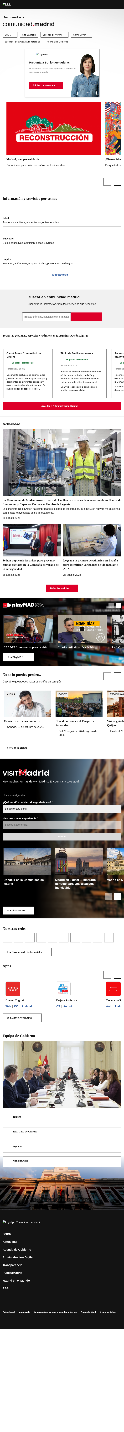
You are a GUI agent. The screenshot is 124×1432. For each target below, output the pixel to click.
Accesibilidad (88, 1312)
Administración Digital (18, 1257)
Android (27, 1006)
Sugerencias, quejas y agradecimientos (55, 1312)
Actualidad (10, 1241)
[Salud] (62, 216)
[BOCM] (117, 1117)
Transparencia (12, 1265)
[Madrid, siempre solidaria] (53, 135)
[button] (46, 85)
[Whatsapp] (55, 1300)
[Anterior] (107, 182)
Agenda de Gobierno (57, 41)
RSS (6, 1288)
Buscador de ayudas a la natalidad (22, 41)
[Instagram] (16, 1300)
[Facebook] (7, 1300)
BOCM (8, 34)
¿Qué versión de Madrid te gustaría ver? (27, 802)
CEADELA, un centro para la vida (25, 647)
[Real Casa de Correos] (117, 1132)
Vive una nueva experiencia (20, 818)
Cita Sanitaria (29, 34)
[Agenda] (117, 1146)
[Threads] (94, 1300)
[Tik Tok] (65, 1300)
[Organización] (117, 1161)
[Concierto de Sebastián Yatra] (27, 709)
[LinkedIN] (45, 1300)
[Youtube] (36, 1300)
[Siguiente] (117, 182)
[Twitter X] (26, 1300)
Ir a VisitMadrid (16, 910)
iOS (16, 1006)
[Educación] (62, 237)
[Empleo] (62, 257)
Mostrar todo (60, 274)
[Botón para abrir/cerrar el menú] (119, 4)
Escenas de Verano (52, 34)
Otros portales (108, 1312)
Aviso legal (9, 1312)
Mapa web (24, 1312)
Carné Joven (79, 34)
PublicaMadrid (12, 1272)
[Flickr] (74, 1300)
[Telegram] (84, 1300)
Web (8, 1006)
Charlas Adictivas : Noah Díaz (76, 647)
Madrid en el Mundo (16, 1280)
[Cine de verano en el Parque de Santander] (79, 713)
